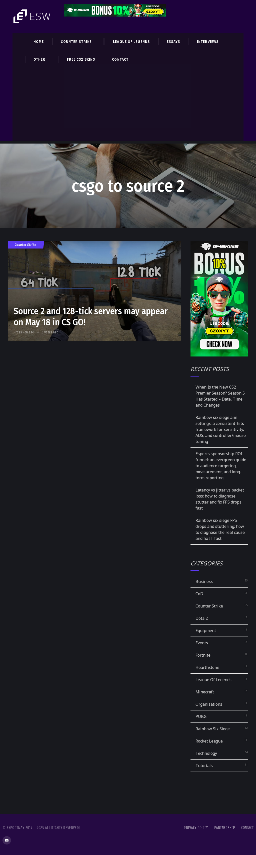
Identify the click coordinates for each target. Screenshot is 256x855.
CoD (199, 593)
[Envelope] (6, 840)
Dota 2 (202, 618)
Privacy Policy (196, 828)
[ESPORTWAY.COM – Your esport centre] (32, 16)
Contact (247, 828)
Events (202, 643)
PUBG (201, 716)
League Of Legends (214, 679)
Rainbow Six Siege (213, 728)
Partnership (224, 828)
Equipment (206, 630)
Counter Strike (25, 245)
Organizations (209, 704)
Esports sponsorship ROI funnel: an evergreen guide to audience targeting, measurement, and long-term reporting (221, 465)
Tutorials (204, 765)
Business (204, 581)
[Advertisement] (128, 106)
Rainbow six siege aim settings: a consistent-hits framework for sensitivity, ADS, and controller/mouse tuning (221, 429)
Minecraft (205, 692)
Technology (206, 753)
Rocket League (209, 741)
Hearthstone (207, 667)
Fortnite (203, 655)
